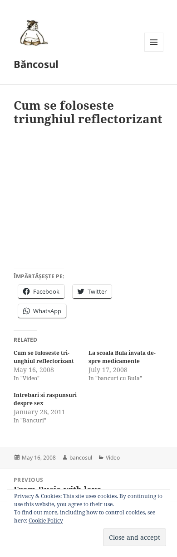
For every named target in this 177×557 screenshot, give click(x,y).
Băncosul (36, 64)
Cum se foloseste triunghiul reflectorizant (44, 357)
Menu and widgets (154, 51)
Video (113, 457)
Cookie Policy (46, 520)
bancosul (80, 457)
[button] (33, 33)
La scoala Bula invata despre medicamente (122, 357)
